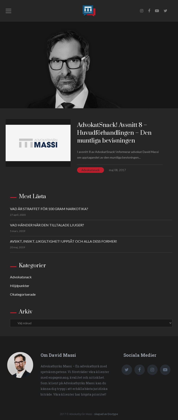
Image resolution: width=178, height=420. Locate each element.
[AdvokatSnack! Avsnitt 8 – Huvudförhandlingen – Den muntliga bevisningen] (38, 143)
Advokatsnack (90, 170)
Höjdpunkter (19, 286)
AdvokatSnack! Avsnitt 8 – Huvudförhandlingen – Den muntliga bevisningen (114, 132)
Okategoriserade (23, 294)
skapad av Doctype (106, 414)
